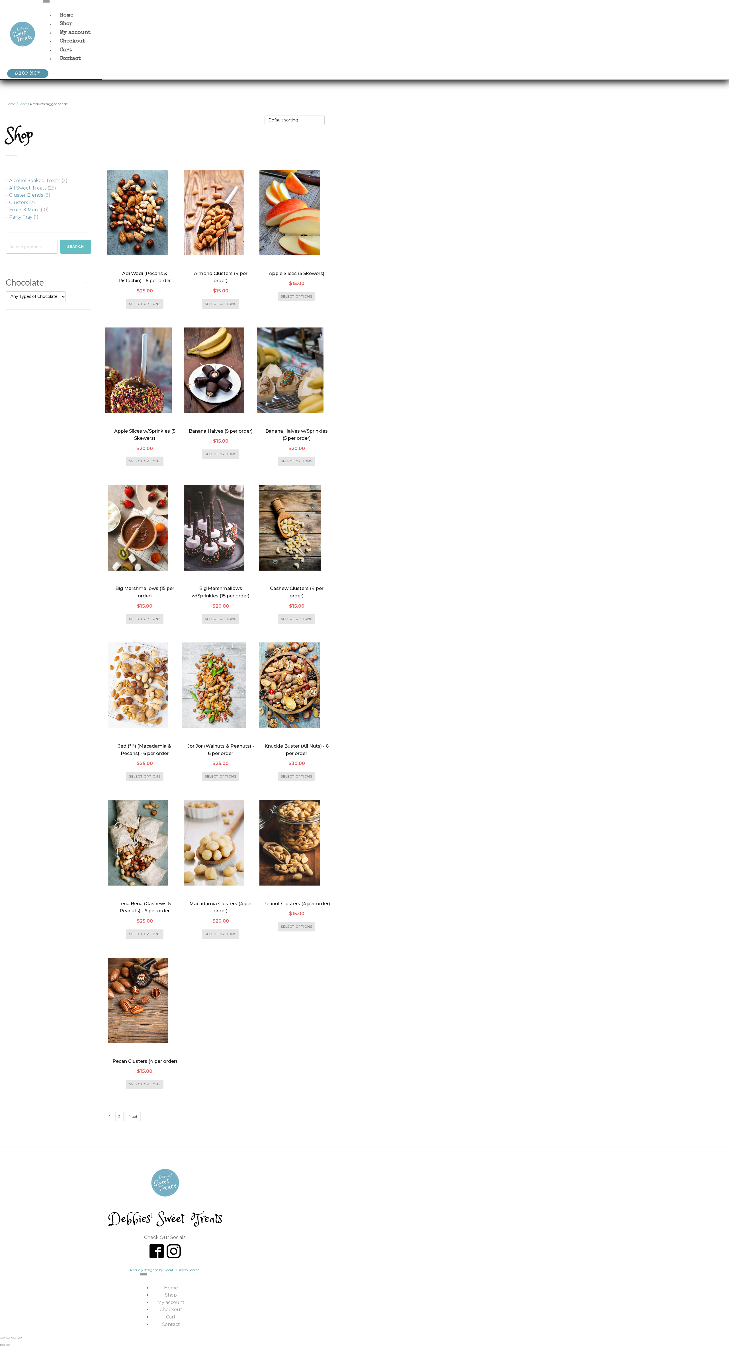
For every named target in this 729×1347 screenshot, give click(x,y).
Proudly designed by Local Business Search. (165, 1270)
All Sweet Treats (27, 188)
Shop (23, 104)
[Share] (13, 1337)
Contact (70, 59)
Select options (145, 304)
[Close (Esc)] (19, 1337)
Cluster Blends (26, 195)
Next (133, 1116)
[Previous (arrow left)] (2, 1345)
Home (11, 104)
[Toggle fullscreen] (8, 1337)
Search (75, 247)
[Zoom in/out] (2, 1337)
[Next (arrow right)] (8, 1345)
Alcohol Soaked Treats (34, 180)
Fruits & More (24, 209)
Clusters (18, 202)
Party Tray (20, 217)
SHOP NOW (27, 74)
